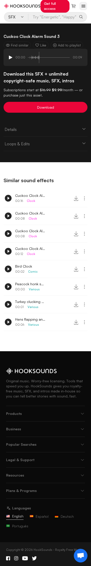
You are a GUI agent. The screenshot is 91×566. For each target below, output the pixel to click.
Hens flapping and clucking (30, 319)
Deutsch (67, 516)
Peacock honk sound (30, 284)
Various (34, 289)
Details (11, 129)
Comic (33, 271)
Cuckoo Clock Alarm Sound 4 (30, 248)
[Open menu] (83, 6)
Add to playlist (69, 45)
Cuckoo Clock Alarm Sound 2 (30, 231)
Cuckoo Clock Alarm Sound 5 (30, 195)
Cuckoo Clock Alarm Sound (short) (30, 213)
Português (20, 526)
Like (43, 45)
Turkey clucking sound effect (30, 301)
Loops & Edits (17, 143)
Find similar (20, 45)
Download (45, 107)
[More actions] (84, 198)
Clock (31, 201)
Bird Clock (23, 266)
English (18, 516)
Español (42, 516)
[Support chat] (80, 555)
